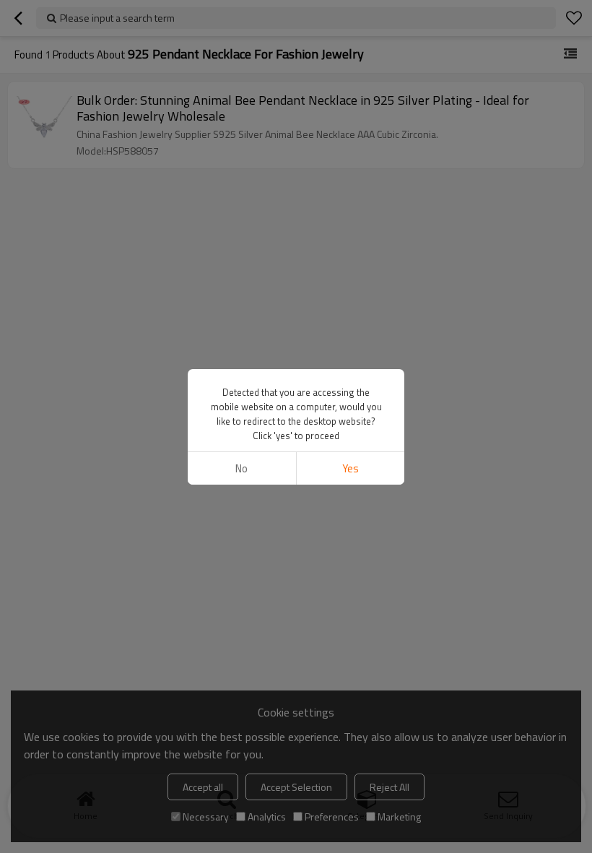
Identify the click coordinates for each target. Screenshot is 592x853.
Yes (350, 468)
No (241, 468)
